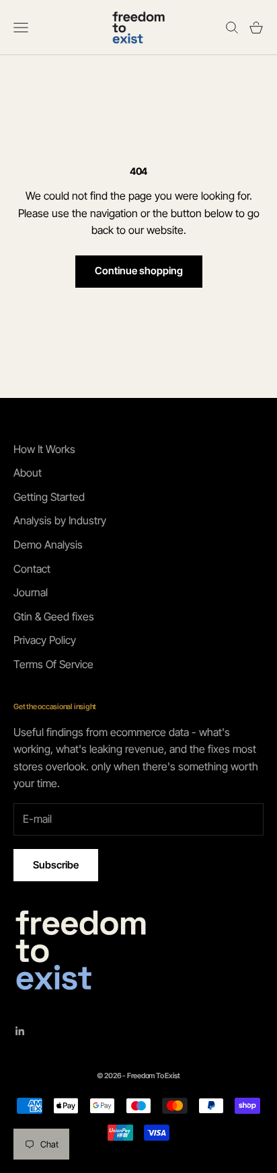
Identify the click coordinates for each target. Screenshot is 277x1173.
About (27, 472)
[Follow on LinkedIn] (20, 1031)
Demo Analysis (48, 544)
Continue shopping (139, 270)
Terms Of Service (53, 664)
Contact (31, 568)
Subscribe (56, 864)
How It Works (44, 449)
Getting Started (49, 496)
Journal (30, 592)
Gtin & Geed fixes (53, 616)
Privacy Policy (44, 640)
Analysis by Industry (59, 520)
